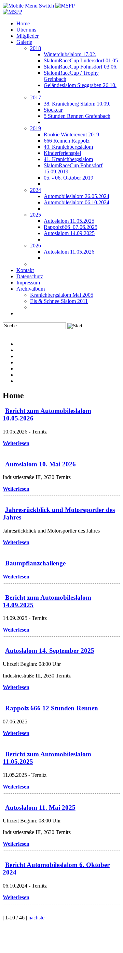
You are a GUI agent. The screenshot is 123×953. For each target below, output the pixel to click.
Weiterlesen (16, 443)
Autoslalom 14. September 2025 (49, 650)
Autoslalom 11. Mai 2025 (40, 807)
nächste (36, 917)
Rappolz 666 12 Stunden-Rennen (51, 708)
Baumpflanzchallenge (35, 563)
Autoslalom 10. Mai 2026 (40, 464)
